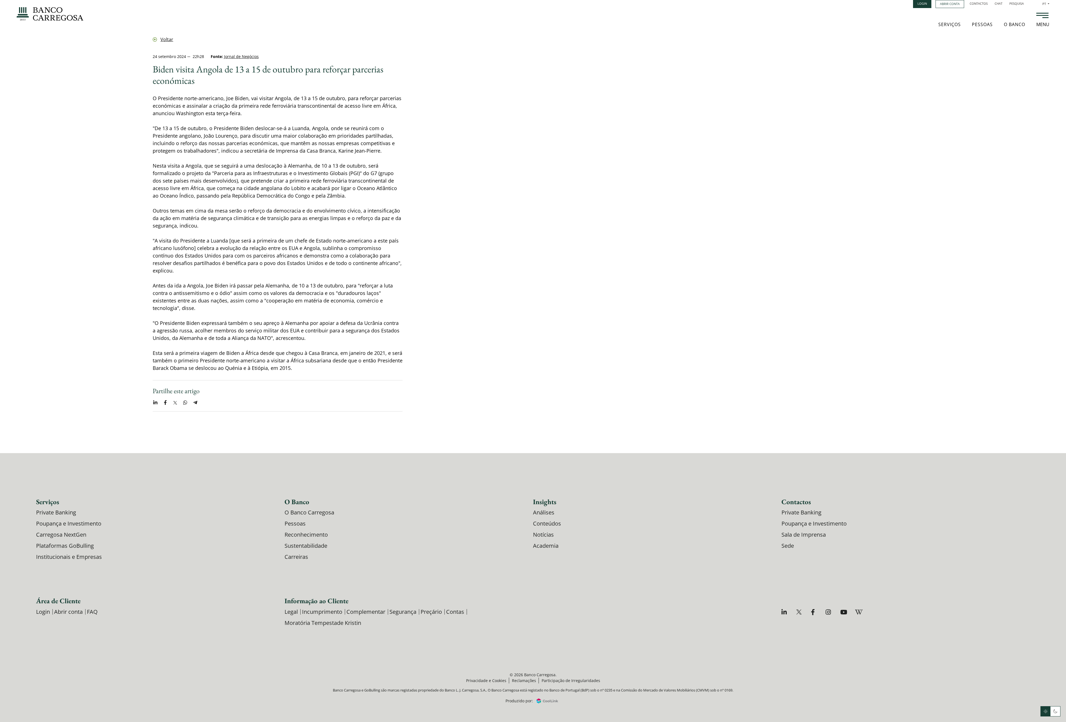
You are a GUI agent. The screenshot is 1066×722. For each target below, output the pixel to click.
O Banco (1014, 24)
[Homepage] (50, 14)
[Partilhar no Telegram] (195, 402)
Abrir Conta (950, 4)
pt (1045, 4)
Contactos (979, 3)
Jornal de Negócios (241, 56)
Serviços (949, 24)
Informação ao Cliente (316, 600)
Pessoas (982, 24)
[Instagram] (829, 612)
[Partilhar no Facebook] (165, 402)
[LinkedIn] (784, 612)
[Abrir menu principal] (1042, 16)
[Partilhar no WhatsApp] (185, 402)
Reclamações (524, 680)
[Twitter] (799, 612)
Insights (544, 501)
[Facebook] (814, 612)
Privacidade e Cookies (486, 680)
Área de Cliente (58, 600)
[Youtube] (843, 612)
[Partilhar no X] (175, 402)
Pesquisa (1016, 3)
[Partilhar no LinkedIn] (155, 402)
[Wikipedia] (858, 612)
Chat (998, 3)
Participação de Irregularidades (571, 680)
